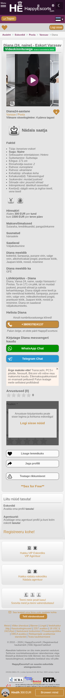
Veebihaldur (54, 625)
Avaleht (6, 34)
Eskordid (20, 34)
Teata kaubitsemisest (39, 636)
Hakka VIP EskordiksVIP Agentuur (32, 554)
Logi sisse (56, 27)
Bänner (34, 625)
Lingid (43, 625)
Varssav (44, 34)
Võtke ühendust (20, 625)
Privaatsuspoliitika (51, 631)
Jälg (7, 628)
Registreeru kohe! (19, 532)
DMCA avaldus (19, 634)
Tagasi (10, 18)
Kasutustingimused (22, 628)
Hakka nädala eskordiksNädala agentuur (32, 578)
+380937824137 (32, 324)
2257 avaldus (41, 628)
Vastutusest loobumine (28, 631)
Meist (7, 625)
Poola (32, 34)
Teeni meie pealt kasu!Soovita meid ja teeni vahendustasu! (32, 601)
